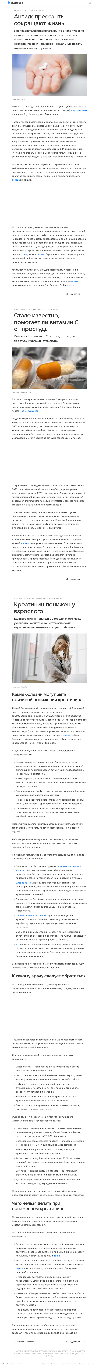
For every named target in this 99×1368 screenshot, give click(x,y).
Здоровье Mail (40, 598)
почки (24, 254)
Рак (18, 944)
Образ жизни (53, 309)
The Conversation (29, 411)
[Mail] (8, 3)
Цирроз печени (24, 882)
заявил (74, 281)
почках (26, 543)
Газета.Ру (40, 309)
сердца (16, 180)
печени (66, 735)
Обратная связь (84, 1364)
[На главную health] (16, 3)
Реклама (21, 1364)
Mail (3, 1364)
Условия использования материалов (64, 1364)
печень (40, 254)
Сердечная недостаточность (31, 915)
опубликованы (79, 110)
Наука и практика (37, 10)
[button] (49, 75)
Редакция (45, 1364)
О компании (11, 1364)
